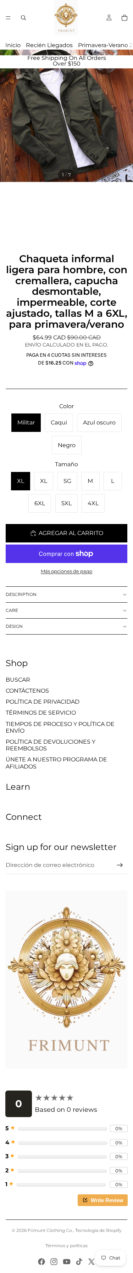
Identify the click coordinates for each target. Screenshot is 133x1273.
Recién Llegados (49, 45)
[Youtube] (66, 1261)
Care (12, 610)
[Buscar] (23, 18)
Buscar (18, 679)
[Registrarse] (119, 865)
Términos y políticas (66, 1245)
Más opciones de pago (66, 571)
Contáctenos (27, 690)
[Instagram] (54, 1261)
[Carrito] (124, 18)
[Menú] (8, 18)
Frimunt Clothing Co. (50, 1230)
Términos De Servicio (41, 712)
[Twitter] (91, 1261)
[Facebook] (41, 1261)
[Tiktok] (79, 1261)
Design (14, 626)
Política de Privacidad (42, 701)
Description (21, 594)
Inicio (13, 45)
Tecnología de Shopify (98, 1230)
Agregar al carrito (71, 533)
